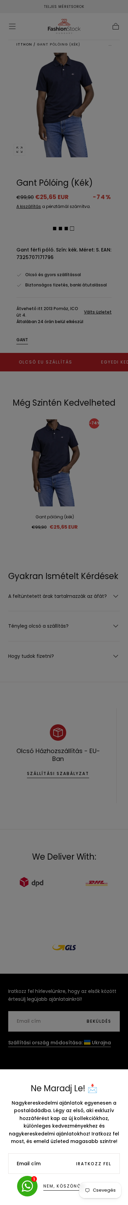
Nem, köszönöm (64, 1186)
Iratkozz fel (93, 1164)
